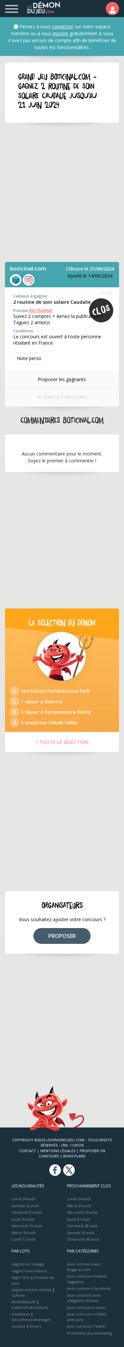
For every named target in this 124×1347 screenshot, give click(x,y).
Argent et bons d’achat (31, 1289)
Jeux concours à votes (86, 1307)
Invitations (21, 1313)
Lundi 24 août (23, 1198)
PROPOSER (62, 936)
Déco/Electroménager (31, 1319)
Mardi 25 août (79, 1205)
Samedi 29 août (80, 1232)
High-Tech (21, 1277)
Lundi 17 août (23, 1239)
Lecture (18, 1326)
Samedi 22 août (25, 1205)
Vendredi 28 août (82, 1225)
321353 (106, 292)
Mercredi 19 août (27, 1225)
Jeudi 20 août (23, 1219)
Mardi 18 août (24, 1232)
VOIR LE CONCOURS (64, 397)
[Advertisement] (62, 192)
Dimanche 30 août (83, 1239)
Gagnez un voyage (28, 1263)
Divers (35, 1326)
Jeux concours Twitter (86, 1326)
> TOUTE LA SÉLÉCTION (62, 742)
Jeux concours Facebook (88, 1288)
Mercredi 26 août (82, 1212)
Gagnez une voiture (29, 1270)
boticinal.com (28, 268)
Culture (18, 1295)
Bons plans (74, 1155)
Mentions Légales (57, 1150)
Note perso (29, 358)
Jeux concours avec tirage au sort (84, 1266)
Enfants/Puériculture (30, 1307)
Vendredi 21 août (27, 1212)
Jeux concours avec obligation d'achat (84, 1298)
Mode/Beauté (24, 1301)
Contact (27, 1150)
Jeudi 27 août (78, 1219)
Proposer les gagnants (62, 379)
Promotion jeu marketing (89, 1333)
